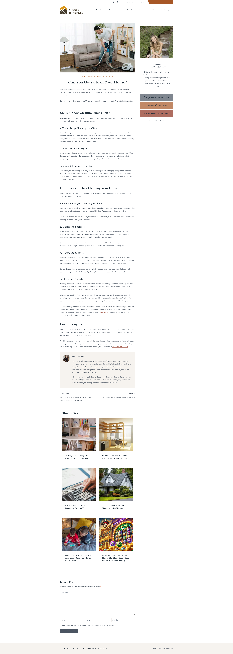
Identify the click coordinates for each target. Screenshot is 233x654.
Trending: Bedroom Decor (161, 2)
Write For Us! (102, 648)
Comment (65, 592)
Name (63, 620)
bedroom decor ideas (157, 106)
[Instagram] (117, 2)
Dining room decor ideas (157, 114)
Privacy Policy (142, 2)
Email (89, 620)
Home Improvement (116, 10)
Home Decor (131, 10)
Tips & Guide (153, 10)
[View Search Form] (172, 10)
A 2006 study (103, 312)
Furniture (142, 10)
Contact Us (134, 2)
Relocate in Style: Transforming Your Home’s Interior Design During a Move (76, 397)
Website (115, 620)
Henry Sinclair (78, 356)
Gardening (165, 10)
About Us (127, 2)
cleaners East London (120, 347)
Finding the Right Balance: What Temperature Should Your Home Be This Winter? (78, 558)
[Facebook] (114, 2)
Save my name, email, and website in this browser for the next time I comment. (88, 625)
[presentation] (79, 434)
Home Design (100, 10)
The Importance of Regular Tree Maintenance (118, 395)
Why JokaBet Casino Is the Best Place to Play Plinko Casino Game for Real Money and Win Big (116, 558)
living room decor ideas (156, 98)
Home (122, 2)
